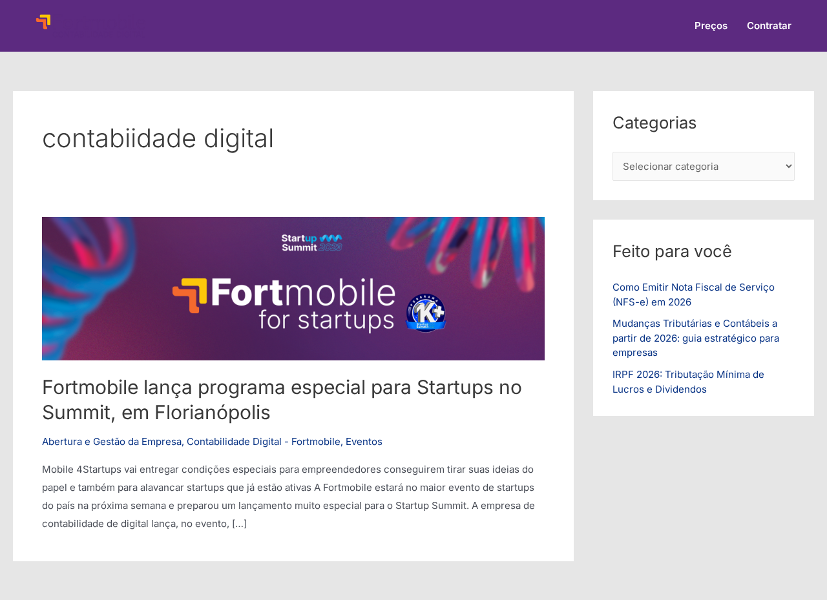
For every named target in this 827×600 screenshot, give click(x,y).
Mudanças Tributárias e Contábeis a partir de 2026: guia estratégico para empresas (695, 337)
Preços (711, 25)
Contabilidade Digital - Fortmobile (263, 441)
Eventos (364, 441)
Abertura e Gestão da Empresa (112, 441)
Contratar (769, 25)
